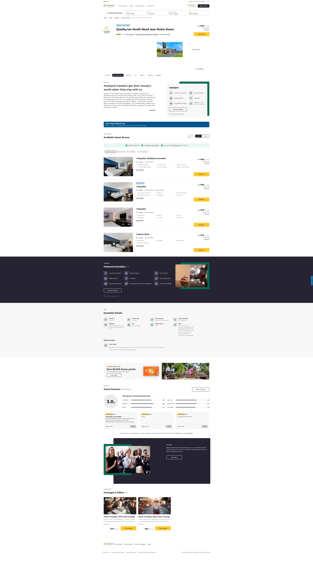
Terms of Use (106, 552)
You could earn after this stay (175, 145)
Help (208, 1)
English (107, 1)
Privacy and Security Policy (117, 552)
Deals (131, 6)
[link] (114, 375)
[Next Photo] (130, 166)
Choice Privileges (140, 544)
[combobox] (123, 6)
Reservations (128, 544)
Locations (202, 1)
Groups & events (139, 6)
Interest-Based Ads (131, 552)
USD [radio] (198, 136)
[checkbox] (111, 151)
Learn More (189, 433)
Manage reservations (193, 1)
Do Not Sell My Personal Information (147, 552)
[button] (312, 280)
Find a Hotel (118, 544)
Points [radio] (205, 136)
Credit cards (150, 6)
